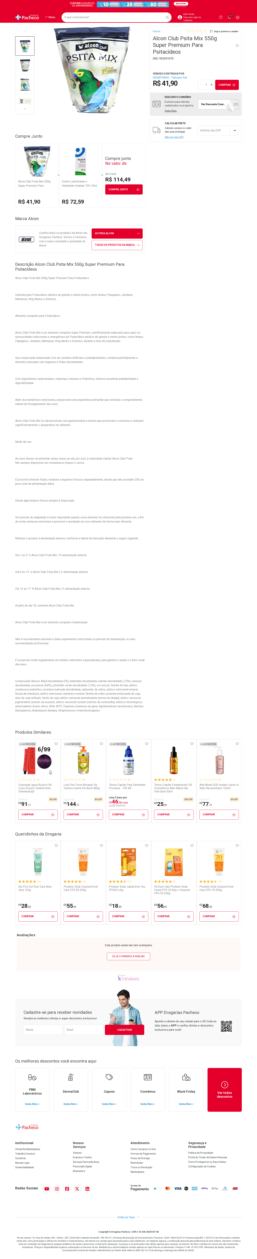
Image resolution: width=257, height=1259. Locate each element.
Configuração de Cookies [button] (202, 1166)
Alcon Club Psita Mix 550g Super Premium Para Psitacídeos (34, 184)
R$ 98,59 (23, 799)
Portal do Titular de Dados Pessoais (207, 1157)
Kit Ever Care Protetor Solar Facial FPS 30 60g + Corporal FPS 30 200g (172, 890)
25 (160, 804)
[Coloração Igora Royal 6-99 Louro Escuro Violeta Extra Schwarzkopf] (38, 760)
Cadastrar (124, 1029)
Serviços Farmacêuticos (86, 1162)
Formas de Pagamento (143, 1153)
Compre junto (118, 189)
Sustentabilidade (24, 1167)
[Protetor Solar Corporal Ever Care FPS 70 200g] (219, 862)
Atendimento (140, 1143)
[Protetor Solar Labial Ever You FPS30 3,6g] (128, 862)
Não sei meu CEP (174, 137)
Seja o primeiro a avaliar (128, 956)
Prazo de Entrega (140, 1158)
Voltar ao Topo (126, 1217)
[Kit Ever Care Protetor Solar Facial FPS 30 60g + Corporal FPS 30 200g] (173, 862)
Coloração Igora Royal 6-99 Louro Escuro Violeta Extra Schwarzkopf (35, 788)
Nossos (79, 1145)
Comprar (225, 84)
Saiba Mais (171, 111)
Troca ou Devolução (141, 1167)
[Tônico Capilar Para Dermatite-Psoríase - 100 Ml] (128, 760)
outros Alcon (104, 233)
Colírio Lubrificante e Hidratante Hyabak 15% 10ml (79, 183)
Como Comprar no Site (143, 1149)
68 (205, 906)
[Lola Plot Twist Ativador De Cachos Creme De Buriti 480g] (83, 760)
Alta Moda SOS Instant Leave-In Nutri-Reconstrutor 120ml (219, 786)
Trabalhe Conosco (25, 1153)
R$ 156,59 (69, 799)
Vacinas (77, 1152)
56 (160, 906)
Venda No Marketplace (27, 1149)
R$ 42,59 (159, 799)
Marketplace (137, 1171)
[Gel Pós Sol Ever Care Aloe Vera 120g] (38, 862)
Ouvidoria (20, 1158)
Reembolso (137, 1162)
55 (70, 906)
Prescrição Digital (82, 1166)
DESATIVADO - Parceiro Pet (170, 77)
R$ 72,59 (73, 201)
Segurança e (197, 1145)
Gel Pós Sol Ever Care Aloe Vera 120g (35, 888)
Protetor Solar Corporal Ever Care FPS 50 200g (81, 888)
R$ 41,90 (29, 201)
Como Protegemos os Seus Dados (207, 1162)
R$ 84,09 (204, 799)
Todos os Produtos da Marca (115, 245)
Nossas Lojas (22, 1162)
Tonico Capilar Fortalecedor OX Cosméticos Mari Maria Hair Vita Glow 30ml (173, 788)
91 (24, 804)
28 (24, 906)
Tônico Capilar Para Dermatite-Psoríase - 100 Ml (127, 786)
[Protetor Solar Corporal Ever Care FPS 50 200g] (83, 862)
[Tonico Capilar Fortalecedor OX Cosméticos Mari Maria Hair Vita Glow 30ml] (173, 760)
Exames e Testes (82, 1157)
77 (205, 804)
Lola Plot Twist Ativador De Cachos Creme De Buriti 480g (82, 786)
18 (115, 906)
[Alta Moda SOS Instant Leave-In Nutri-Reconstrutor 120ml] (219, 760)
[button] (24, 46)
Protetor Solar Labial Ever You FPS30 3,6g (127, 888)
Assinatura (79, 1171)
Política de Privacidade (200, 1152)
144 (71, 804)
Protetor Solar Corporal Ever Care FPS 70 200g (216, 888)
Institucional (24, 1143)
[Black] (128, 4)
